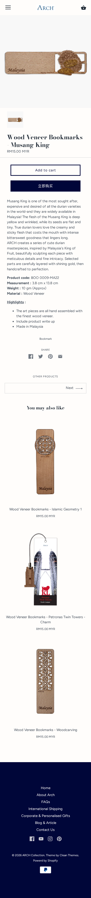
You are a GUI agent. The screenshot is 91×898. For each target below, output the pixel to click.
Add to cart (45, 170)
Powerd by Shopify (45, 860)
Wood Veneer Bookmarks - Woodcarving (45, 730)
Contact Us (45, 830)
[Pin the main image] (50, 356)
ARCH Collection (33, 855)
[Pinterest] (59, 838)
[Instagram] (50, 838)
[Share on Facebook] (30, 356)
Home (45, 788)
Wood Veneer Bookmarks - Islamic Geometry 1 (45, 509)
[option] (15, 119)
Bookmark (45, 338)
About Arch (46, 795)
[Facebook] (32, 838)
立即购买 (45, 186)
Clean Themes (69, 855)
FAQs (45, 802)
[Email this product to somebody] (60, 356)
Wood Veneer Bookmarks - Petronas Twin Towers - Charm (45, 619)
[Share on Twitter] (40, 356)
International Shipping (45, 809)
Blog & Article (45, 823)
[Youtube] (41, 838)
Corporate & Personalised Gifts (45, 816)
